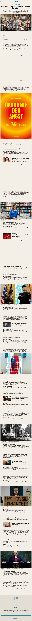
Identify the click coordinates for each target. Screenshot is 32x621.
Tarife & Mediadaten (16, 599)
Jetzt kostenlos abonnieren (15, 613)
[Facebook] (26, 39)
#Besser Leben (5, 35)
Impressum (16, 598)
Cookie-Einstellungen (16, 618)
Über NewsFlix (16, 597)
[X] (24, 39)
